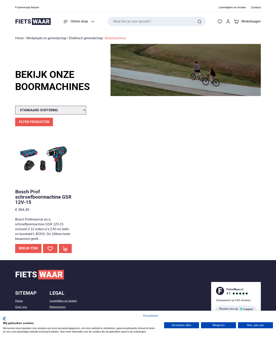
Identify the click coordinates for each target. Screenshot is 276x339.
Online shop (79, 21)
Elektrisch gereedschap (86, 38)
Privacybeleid (150, 315)
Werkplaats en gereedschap (46, 38)
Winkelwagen (251, 21)
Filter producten (34, 122)
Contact (256, 7)
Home (19, 38)
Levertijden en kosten (232, 7)
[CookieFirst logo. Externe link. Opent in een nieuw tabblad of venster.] (4, 319)
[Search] (199, 21)
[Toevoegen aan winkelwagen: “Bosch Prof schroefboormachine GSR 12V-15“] (65, 248)
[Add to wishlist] (50, 248)
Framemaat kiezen (27, 7)
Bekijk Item (28, 248)
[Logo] (33, 21)
